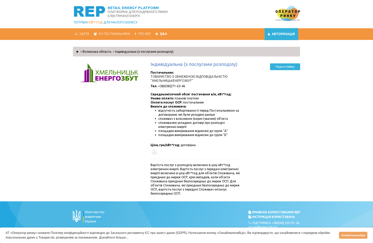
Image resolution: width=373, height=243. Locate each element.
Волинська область (97, 51)
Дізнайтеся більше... (113, 237)
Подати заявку (285, 66)
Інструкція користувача (273, 217)
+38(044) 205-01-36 (285, 223)
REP (89, 11)
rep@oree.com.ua (265, 227)
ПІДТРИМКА (261, 223)
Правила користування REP (275, 212)
